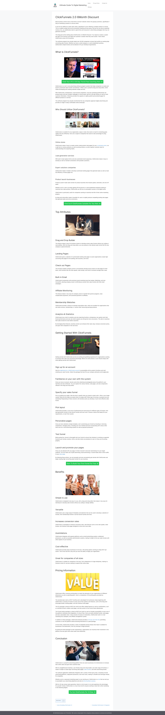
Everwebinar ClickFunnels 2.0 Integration (101, 705)
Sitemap (90, 7)
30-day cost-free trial (94, 619)
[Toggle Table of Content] (62, 701)
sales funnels (87, 669)
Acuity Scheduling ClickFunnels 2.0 (64, 705)
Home (89, 3)
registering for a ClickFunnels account (69, 370)
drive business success (89, 681)
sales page (62, 454)
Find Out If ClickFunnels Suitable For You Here (81, 204)
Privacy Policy (96, 3)
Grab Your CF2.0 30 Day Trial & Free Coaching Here (81, 82)
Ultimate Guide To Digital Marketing (72, 5)
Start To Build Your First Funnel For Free (81, 463)
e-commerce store (101, 145)
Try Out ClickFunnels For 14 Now (81, 692)
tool (99, 679)
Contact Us (104, 3)
